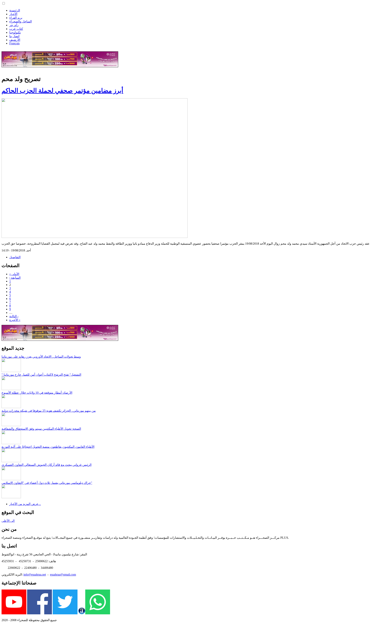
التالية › (13, 316)
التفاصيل (15, 257)
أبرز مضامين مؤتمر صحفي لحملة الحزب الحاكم (62, 90)
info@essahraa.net (34, 574)
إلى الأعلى (8, 520)
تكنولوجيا (15, 32)
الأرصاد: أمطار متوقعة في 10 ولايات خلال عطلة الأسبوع (37, 392)
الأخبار (13, 14)
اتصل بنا (14, 36)
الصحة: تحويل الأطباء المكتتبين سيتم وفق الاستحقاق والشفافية (41, 428)
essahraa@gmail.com (63, 574)
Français (14, 43)
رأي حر (14, 25)
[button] (3, 3)
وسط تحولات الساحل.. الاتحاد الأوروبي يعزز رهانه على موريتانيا (41, 356)
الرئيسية (14, 10)
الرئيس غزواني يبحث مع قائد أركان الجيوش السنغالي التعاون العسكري (46, 464)
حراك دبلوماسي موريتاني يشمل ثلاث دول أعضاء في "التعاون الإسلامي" (47, 482)
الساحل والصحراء (20, 21)
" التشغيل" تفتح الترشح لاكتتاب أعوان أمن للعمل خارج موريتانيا (41, 374)
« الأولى (14, 274)
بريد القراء (15, 17)
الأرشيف (14, 39)
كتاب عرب (16, 28)
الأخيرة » (14, 320)
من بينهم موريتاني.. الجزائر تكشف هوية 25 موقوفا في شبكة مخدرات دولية (49, 410)
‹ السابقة (15, 277)
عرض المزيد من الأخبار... (25, 504)
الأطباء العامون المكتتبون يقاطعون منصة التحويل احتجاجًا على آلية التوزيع (48, 446)
